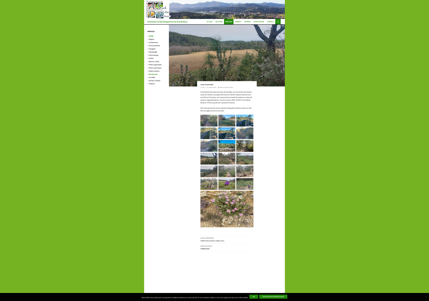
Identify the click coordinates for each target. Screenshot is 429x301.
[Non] (426, 297)
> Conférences (152, 42)
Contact (270, 22)
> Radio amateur (153, 71)
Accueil (210, 22)
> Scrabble (151, 77)
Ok (254, 296)
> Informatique (152, 55)
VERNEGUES (206, 247)
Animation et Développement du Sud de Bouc (167, 21)
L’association (259, 22)
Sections (219, 22)
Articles (228, 22)
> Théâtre (151, 84)
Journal (247, 22)
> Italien (150, 58)
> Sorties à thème (153, 81)
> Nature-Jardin (153, 61)
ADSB (202, 84)
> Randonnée (152, 74)
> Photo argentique (154, 65)
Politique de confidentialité (273, 296)
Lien (203, 87)
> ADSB (150, 36)
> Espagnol (151, 49)
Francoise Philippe (226, 87)
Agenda (238, 22)
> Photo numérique (154, 68)
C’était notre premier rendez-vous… (212, 239)
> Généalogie (152, 52)
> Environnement (153, 46)
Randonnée (209, 84)
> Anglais (150, 39)
